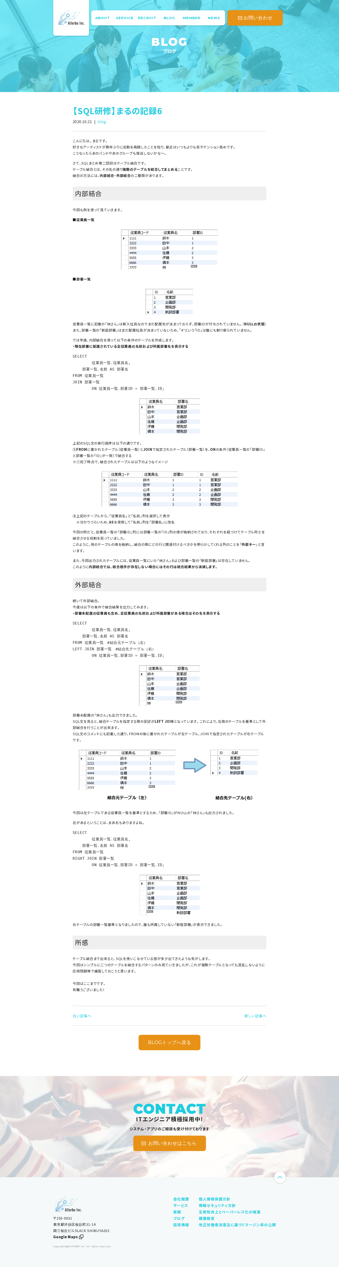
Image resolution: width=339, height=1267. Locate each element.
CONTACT (169, 1109)
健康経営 (207, 1218)
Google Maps (65, 1236)
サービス (180, 1205)
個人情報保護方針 (215, 1199)
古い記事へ (82, 1015)
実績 (177, 1212)
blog (169, 18)
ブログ (169, 51)
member (192, 18)
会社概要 (181, 1199)
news (214, 18)
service (125, 18)
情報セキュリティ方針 (217, 1205)
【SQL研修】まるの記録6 (117, 110)
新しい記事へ (255, 1015)
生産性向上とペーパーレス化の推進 (230, 1212)
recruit (147, 18)
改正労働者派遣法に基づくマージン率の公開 (237, 1224)
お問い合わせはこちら (172, 1143)
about (102, 18)
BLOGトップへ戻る (169, 1042)
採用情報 (181, 1224)
